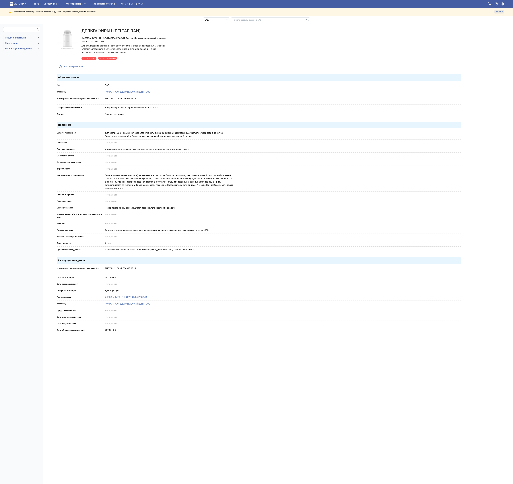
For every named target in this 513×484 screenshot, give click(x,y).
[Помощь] (496, 4)
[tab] (71, 67)
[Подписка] (490, 4)
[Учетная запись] (502, 4)
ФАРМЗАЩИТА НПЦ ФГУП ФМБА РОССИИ (126, 297)
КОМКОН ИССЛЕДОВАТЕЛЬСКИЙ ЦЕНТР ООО (127, 92)
